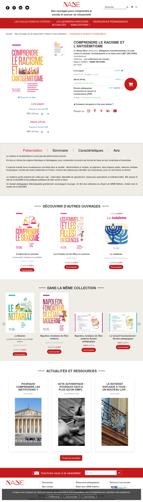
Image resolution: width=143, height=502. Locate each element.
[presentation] (4, 324)
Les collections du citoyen (96, 59)
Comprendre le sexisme (27, 254)
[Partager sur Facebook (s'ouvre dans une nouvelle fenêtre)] (95, 111)
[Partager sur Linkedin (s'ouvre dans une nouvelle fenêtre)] (108, 111)
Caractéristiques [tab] (90, 150)
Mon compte (47, 486)
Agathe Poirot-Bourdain (54, 342)
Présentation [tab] (32, 150)
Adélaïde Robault (20, 345)
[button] (59, 48)
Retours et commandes (120, 482)
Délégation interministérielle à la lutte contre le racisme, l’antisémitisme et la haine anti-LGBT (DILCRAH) (105, 52)
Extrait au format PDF (38, 109)
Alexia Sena (82, 50)
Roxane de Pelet (27, 261)
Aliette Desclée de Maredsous (116, 258)
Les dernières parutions (72, 21)
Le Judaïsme (116, 254)
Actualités (59, 24)
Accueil (9, 33)
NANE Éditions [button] (80, 24)
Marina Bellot (72, 258)
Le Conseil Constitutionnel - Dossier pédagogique (123, 337)
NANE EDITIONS (97, 61)
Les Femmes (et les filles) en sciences (71, 254)
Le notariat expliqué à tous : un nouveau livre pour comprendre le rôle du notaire (114, 389)
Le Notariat (20, 335)
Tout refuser (89, 496)
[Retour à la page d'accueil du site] (71, 4)
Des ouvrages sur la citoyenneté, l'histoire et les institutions (41, 33)
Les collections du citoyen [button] (32, 21)
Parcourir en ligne (28, 97)
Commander (27, 270)
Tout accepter (71, 496)
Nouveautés (47, 482)
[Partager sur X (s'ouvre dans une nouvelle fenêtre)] (102, 111)
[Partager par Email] (115, 111)
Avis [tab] (117, 150)
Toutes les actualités (71, 458)
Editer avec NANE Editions (87, 486)
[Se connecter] (136, 6)
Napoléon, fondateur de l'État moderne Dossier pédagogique (89, 338)
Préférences (54, 496)
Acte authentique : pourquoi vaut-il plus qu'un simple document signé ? (71, 388)
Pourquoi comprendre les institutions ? (28, 386)
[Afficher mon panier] (132, 6)
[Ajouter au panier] (130, 84)
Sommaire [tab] (60, 150)
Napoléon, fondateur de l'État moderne (54, 337)
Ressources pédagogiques (110, 21)
